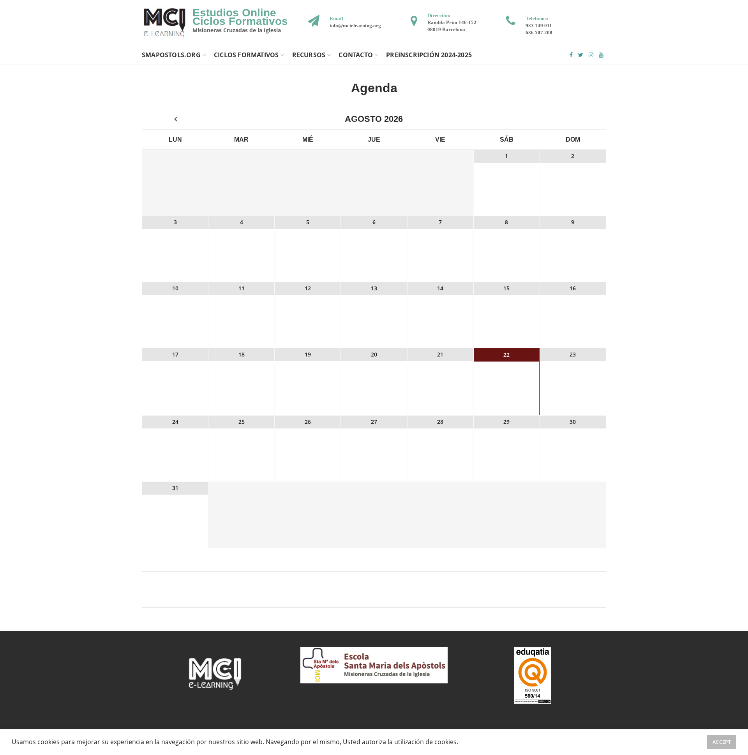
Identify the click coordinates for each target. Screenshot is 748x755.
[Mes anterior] (175, 119)
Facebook (571, 55)
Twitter (580, 55)
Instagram (591, 55)
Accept (722, 742)
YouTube (601, 55)
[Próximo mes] (573, 119)
